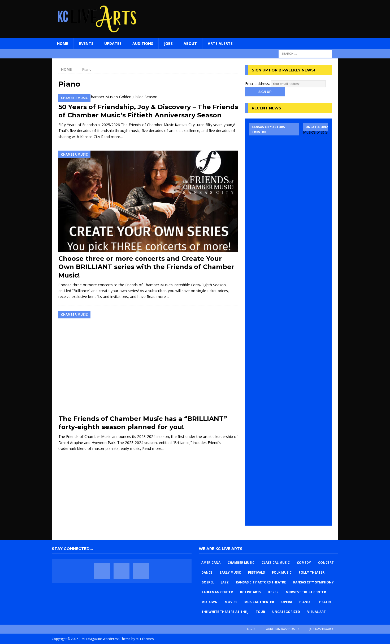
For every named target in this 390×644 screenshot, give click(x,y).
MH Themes (145, 639)
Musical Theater (259, 602)
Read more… (112, 136)
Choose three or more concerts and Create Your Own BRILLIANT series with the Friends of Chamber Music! (146, 267)
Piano (304, 602)
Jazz (225, 582)
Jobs (168, 43)
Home (62, 43)
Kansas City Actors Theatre (261, 582)
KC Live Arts (250, 592)
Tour (260, 611)
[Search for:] (305, 53)
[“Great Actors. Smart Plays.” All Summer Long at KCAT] (274, 322)
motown (209, 602)
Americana (210, 562)
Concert (326, 562)
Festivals (256, 572)
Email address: (258, 83)
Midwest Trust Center (306, 592)
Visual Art (316, 611)
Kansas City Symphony (313, 582)
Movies (231, 602)
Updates (113, 43)
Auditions (142, 43)
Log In (250, 629)
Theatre (324, 602)
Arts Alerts (220, 43)
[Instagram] (141, 571)
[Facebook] (102, 571)
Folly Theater (311, 572)
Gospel (207, 582)
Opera (286, 602)
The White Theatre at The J (225, 611)
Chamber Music (241, 562)
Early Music (230, 572)
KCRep (273, 592)
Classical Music (276, 562)
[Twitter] (121, 571)
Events (86, 43)
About (190, 43)
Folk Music (282, 572)
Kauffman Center (217, 592)
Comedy (304, 562)
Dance (207, 572)
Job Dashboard (321, 629)
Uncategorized (286, 611)
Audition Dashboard (282, 629)
